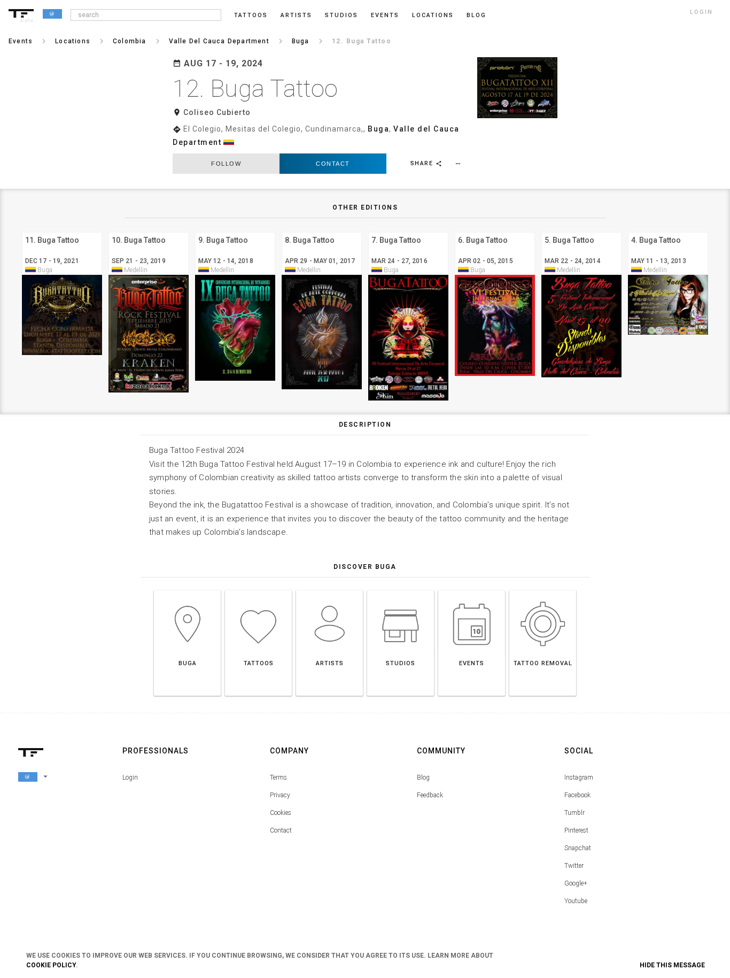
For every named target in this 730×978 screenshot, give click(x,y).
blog (476, 15)
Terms (278, 777)
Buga (378, 129)
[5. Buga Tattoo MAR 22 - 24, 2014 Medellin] (581, 231)
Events (385, 15)
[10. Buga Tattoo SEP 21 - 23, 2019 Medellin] (148, 231)
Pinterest (576, 830)
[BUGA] (187, 590)
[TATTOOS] (258, 590)
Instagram (578, 777)
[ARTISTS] (329, 590)
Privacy (280, 795)
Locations (433, 15)
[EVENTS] (471, 590)
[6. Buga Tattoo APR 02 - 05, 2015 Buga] (495, 231)
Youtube (575, 901)
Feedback (430, 795)
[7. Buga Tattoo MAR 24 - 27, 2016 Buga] (408, 231)
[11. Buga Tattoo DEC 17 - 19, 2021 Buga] (62, 231)
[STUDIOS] (400, 590)
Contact (333, 163)
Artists (296, 15)
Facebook (577, 795)
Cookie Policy (51, 965)
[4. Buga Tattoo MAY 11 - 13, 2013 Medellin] (668, 231)
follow (226, 163)
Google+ (575, 883)
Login (130, 777)
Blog (423, 777)
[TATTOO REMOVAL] (542, 590)
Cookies (280, 813)
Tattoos (251, 15)
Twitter (574, 865)
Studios (341, 15)
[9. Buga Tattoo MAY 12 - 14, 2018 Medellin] (235, 231)
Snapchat (577, 848)
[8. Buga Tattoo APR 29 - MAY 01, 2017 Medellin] (321, 231)
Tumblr (574, 813)
